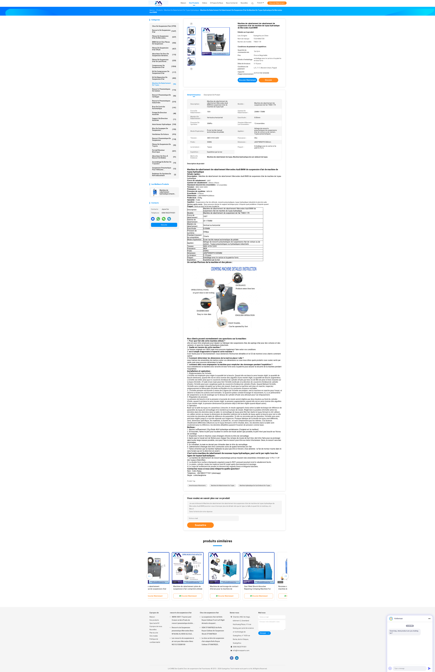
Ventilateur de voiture (164, 134)
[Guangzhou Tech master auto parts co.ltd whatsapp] (158, 219)
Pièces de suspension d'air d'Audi (164, 49)
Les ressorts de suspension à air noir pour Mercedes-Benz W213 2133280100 (183, 641)
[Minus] (429, 618)
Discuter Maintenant (277, 3)
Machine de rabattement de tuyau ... (164, 84)
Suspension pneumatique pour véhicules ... (164, 169)
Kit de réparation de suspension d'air (164, 78)
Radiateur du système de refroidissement (164, 174)
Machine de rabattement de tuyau (222, 485)
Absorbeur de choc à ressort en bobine (164, 157)
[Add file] (390, 668)
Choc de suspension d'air (164, 26)
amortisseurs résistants (197, 485)
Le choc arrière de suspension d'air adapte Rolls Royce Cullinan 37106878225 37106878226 (213, 641)
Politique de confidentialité (155, 640)
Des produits (154, 620)
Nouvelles (153, 629)
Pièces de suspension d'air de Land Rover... (164, 60)
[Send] (429, 668)
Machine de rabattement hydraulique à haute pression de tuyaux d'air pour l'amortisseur (168, 192)
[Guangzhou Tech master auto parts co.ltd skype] (169, 219)
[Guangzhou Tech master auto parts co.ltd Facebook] (231, 658)
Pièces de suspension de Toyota (164, 145)
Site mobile (154, 636)
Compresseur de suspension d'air (164, 66)
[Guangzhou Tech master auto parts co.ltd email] (153, 219)
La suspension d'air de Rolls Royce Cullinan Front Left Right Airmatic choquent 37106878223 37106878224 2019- (213, 620)
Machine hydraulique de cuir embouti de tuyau (255, 485)
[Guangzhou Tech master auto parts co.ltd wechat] (164, 219)
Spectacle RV (154, 623)
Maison (152, 617)
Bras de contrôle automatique (164, 107)
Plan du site (154, 633)
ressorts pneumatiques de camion (164, 90)
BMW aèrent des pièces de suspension (164, 43)
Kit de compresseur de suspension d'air (164, 72)
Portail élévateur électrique (164, 151)
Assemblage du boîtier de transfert (164, 163)
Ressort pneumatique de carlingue (164, 96)
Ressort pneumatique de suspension (164, 139)
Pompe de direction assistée (164, 113)
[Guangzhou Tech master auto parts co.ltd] (158, 3)
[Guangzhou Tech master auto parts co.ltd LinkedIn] (237, 658)
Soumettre (200, 525)
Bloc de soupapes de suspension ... (164, 129)
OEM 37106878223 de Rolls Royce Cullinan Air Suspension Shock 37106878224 (213, 631)
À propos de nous (156, 626)
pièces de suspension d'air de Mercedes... (164, 37)
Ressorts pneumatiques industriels (164, 102)
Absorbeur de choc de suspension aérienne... (164, 54)
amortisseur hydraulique (164, 124)
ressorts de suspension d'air (164, 31)
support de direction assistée (164, 119)
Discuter (164, 225)
